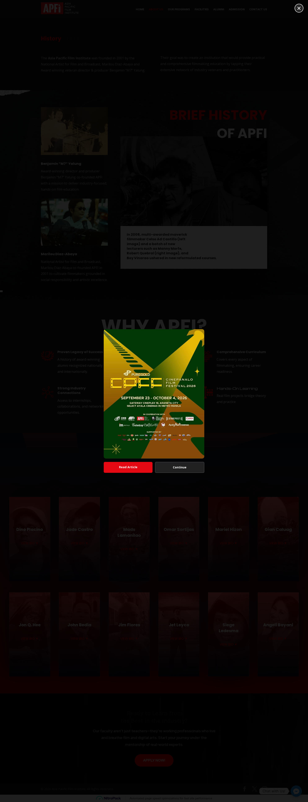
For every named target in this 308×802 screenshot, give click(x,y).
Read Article (128, 467)
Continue (179, 467)
